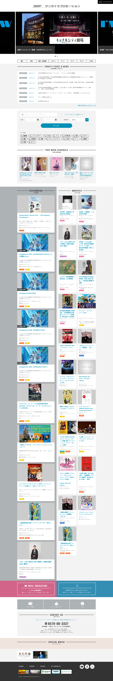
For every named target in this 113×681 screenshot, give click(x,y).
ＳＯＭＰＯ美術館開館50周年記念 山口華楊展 (67, 278)
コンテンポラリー (37, 135)
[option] (56, 33)
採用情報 (31, 666)
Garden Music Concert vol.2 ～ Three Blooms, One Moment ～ (34, 216)
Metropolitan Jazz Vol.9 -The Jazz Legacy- (84, 378)
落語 (42, 139)
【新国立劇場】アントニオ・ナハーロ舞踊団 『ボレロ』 (67, 514)
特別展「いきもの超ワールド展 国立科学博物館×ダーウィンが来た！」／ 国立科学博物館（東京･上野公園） (86, 245)
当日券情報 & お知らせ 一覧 (88, 105)
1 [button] (55, 56)
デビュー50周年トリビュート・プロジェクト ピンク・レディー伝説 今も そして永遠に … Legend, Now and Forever (67, 479)
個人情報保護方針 (56, 666)
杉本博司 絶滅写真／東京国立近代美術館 (67, 213)
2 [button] (57, 56)
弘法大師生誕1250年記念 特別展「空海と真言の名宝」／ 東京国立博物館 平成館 (86, 279)
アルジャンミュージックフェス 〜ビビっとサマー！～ (86, 514)
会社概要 (21, 666)
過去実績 (42, 666)
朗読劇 (25, 135)
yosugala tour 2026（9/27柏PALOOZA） (32, 330)
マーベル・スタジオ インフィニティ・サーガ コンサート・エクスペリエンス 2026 (67, 379)
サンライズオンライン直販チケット (74, 114)
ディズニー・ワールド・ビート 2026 (86, 311)
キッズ (72, 61)
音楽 (31, 61)
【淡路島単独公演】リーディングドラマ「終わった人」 (35, 524)
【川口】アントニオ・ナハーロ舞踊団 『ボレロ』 (86, 347)
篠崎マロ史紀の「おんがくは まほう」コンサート (67, 407)
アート (63, 61)
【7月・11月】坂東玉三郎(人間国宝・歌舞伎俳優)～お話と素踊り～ (36, 563)
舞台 (22, 61)
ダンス (81, 61)
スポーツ (53, 61)
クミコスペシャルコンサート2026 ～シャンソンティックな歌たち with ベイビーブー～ (35, 485)
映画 (68, 451)
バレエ (57, 135)
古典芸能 (33, 139)
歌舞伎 (85, 139)
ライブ (21, 230)
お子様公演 (67, 135)
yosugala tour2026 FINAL (27, 293)
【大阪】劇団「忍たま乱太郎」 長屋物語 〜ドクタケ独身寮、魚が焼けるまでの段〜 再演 (86, 476)
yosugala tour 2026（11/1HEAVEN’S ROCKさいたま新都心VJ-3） (36, 255)
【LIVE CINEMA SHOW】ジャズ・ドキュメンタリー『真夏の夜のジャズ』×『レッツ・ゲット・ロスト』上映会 (67, 441)
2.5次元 (67, 139)
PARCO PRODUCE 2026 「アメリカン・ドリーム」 (67, 347)
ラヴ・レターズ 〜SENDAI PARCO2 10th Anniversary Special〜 (86, 408)
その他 (91, 61)
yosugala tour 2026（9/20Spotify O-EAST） (33, 367)
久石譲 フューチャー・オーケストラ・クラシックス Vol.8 (86, 439)
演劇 (24, 139)
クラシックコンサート (54, 139)
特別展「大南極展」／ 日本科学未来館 (86, 213)
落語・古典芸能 (42, 61)
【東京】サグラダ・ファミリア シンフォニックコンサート (35, 446)
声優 (24, 142)
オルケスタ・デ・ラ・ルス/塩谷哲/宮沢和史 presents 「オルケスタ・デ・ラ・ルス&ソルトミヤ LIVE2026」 (35, 406)
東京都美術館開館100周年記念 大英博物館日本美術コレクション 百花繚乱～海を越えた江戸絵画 (67, 313)
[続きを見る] (30, 222)
